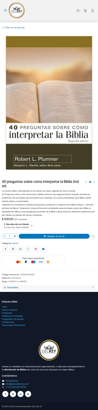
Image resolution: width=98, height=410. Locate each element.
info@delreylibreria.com (17, 384)
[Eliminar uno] (4, 236)
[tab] (49, 287)
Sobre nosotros (9, 310)
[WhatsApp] (28, 249)
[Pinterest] (36, 249)
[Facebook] (5, 249)
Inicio (4, 306)
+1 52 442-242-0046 (16, 387)
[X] (13, 249)
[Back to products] (90, 182)
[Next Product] (94, 182)
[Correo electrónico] (43, 249)
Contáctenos (8, 322)
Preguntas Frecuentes (12, 319)
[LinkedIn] (20, 249)
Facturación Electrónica (13, 325)
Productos (7, 313)
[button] (93, 236)
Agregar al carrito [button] (56, 236)
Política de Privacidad (12, 316)
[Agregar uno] (15, 236)
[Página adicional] (28, 394)
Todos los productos (14, 27)
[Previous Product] (86, 182)
